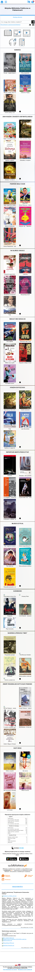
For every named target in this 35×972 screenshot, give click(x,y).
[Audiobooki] (17, 37)
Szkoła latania (10, 818)
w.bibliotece (8, 870)
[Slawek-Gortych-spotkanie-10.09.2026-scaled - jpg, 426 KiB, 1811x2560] (14, 939)
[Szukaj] (33, 21)
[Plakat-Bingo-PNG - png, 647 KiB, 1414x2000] (8, 943)
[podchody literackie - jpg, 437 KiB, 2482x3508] (8, 945)
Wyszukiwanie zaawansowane (8, 24)
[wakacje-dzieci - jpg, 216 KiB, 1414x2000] (7, 940)
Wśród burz (10, 842)
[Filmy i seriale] (27, 37)
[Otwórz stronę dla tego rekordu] (10, 62)
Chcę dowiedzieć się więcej (10, 969)
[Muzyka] (12, 46)
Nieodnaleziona (11, 822)
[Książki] (8, 37)
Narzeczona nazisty (11, 838)
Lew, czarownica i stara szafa (13, 819)
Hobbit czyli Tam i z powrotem (13, 821)
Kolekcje (18, 24)
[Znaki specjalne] (33, 25)
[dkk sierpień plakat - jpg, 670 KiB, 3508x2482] (8, 938)
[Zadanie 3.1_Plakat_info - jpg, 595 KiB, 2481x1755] (9, 896)
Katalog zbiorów (17, 17)
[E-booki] (22, 46)
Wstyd (9, 839)
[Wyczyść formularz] (30, 25)
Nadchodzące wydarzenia (9, 931)
